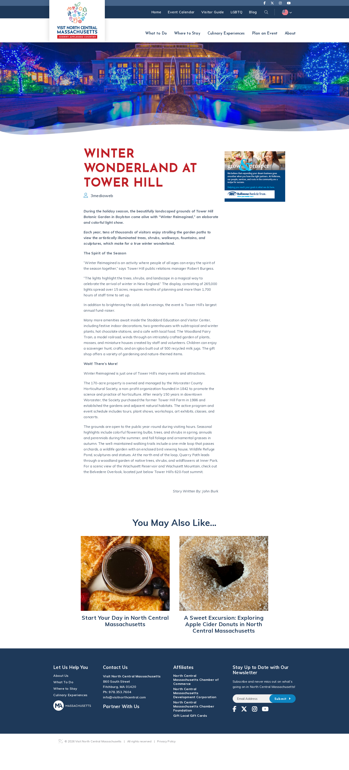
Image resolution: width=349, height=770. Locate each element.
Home (156, 12)
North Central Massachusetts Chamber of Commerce (196, 680)
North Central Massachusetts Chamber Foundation (193, 706)
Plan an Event (265, 34)
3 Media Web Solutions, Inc (61, 741)
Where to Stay (187, 34)
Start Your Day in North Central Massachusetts (125, 621)
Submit (281, 699)
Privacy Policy (166, 741)
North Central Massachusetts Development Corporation (195, 693)
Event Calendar (181, 12)
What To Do (63, 682)
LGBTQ (236, 12)
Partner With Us (121, 706)
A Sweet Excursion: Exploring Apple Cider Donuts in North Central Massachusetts (224, 624)
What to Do (156, 34)
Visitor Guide (212, 12)
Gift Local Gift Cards (190, 716)
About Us (60, 676)
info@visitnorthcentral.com (124, 697)
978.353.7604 (120, 692)
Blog (253, 12)
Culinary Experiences (226, 34)
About (290, 34)
